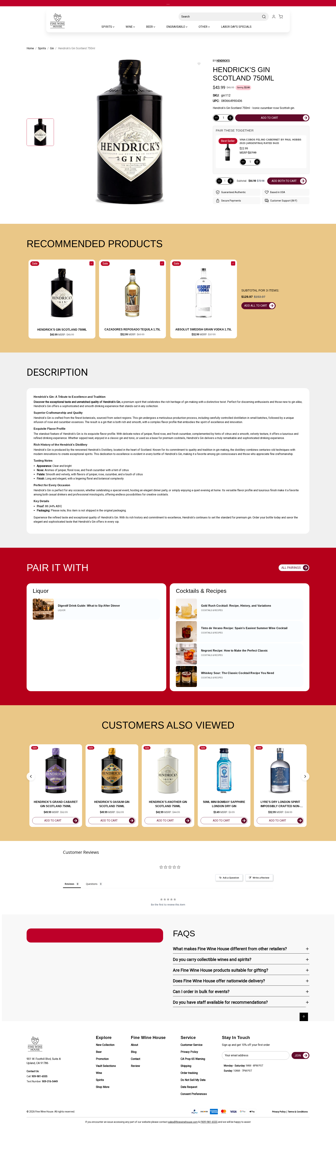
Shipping (186, 1066)
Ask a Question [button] (231, 877)
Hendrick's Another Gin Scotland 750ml (168, 804)
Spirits (100, 1080)
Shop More (102, 1087)
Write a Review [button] (261, 877)
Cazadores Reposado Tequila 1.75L (132, 329)
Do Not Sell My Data (193, 1080)
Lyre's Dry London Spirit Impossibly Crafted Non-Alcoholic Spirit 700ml (280, 804)
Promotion (102, 1059)
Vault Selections (106, 1066)
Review (135, 1066)
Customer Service (191, 1045)
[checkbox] (91, 263)
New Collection (105, 1045)
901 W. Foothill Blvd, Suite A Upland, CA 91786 (44, 1061)
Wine (99, 1073)
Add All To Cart (255, 305)
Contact (135, 1059)
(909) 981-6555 (209, 1122)
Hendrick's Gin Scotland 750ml (62, 329)
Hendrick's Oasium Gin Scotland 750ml (112, 804)
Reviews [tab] (69, 884)
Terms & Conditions (298, 1111)
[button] (31, 776)
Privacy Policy (189, 1052)
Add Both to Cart (284, 181)
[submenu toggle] (116, 27)
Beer (99, 1052)
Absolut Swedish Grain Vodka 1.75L (203, 329)
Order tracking (189, 1073)
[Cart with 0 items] (283, 17)
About (134, 1045)
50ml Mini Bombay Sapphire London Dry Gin (224, 804)
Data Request (189, 1087)
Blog (133, 1052)
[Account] (274, 17)
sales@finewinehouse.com (183, 1122)
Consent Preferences (194, 1094)
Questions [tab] (91, 884)
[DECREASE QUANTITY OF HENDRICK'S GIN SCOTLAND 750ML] (216, 118)
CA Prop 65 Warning (193, 1059)
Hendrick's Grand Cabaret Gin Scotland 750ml (56, 804)
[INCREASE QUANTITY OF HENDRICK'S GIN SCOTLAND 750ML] (230, 118)
